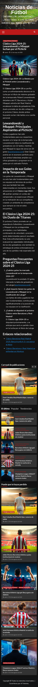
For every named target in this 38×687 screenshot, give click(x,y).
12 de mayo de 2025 (16, 52)
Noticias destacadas (20, 445)
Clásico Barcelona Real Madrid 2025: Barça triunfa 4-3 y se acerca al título (20, 341)
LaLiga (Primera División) (10, 41)
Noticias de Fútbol (19, 9)
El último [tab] (5, 408)
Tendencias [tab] (26, 408)
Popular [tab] (15, 408)
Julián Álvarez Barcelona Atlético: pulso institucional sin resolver (25, 435)
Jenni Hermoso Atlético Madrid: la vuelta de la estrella (23, 463)
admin (6, 52)
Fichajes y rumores (8, 392)
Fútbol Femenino (19, 458)
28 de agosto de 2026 (16, 402)
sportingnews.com (15, 152)
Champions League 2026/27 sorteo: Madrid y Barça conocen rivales (25, 476)
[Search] (34, 32)
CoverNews (13, 683)
